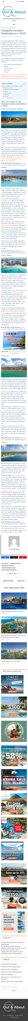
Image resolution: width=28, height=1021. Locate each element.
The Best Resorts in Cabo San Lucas (10, 661)
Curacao (6, 96)
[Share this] (8, 573)
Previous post (8, 581)
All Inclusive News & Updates (9, 964)
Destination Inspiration (8, 27)
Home (4, 1015)
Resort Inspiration (10, 1015)
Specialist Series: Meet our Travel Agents (12, 981)
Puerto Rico (7, 94)
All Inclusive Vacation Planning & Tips (11, 972)
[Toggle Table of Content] (23, 84)
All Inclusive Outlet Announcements (10, 966)
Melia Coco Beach (6, 391)
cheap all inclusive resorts (9, 567)
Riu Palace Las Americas (17, 292)
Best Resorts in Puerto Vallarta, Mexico (11, 953)
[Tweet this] (10, 573)
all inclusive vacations (8, 565)
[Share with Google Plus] (12, 573)
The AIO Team (14, 549)
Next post (21, 581)
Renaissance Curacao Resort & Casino (11, 491)
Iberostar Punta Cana (8, 160)
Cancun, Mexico (8, 93)
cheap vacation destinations (9, 570)
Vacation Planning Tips (19, 1015)
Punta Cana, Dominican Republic (12, 89)
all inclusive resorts (15, 563)
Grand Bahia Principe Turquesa (12, 158)
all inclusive (5, 563)
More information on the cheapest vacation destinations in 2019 (13, 86)
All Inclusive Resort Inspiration (9, 969)
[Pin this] (14, 573)
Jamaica (6, 91)
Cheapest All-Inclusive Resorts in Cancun (12, 611)
